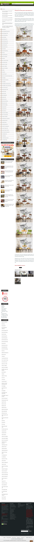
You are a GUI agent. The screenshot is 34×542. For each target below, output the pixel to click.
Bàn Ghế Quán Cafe (5, 339)
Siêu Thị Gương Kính (5, 440)
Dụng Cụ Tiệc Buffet (5, 367)
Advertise (18, 537)
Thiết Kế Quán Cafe (4, 450)
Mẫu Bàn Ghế (4, 405)
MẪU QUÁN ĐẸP (4, 411)
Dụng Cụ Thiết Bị (4, 365)
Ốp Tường (3, 424)
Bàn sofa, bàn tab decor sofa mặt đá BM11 (7, 17)
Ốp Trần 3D (3, 422)
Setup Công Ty (4, 434)
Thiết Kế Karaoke (4, 448)
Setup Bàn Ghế (4, 432)
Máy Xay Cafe (4, 403)
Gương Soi (3, 379)
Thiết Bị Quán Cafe (4, 444)
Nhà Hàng (3, 420)
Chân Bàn (3, 356)
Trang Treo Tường (4, 458)
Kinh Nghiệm (3, 390)
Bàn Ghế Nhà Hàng (4, 332)
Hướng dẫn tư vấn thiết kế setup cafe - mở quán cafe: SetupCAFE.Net (16, 540)
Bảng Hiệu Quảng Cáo (5, 352)
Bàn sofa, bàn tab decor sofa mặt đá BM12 (7, 19)
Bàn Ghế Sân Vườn (4, 345)
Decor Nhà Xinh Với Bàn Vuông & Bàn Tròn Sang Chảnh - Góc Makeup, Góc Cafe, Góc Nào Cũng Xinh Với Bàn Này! (7, 27)
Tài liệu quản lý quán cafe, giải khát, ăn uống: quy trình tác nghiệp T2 (9, 200)
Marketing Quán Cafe (5, 400)
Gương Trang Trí (4, 381)
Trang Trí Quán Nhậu (5, 474)
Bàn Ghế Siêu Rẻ (17, 18)
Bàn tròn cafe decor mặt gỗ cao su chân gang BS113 (7, 21)
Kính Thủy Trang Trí (4, 398)
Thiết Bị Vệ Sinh (4, 446)
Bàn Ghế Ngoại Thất (5, 330)
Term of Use (14, 537)
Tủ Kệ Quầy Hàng (4, 489)
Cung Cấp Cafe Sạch (5, 358)
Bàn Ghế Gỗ (3, 325)
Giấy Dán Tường (4, 375)
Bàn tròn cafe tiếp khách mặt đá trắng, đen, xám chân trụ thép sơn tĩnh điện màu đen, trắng (7, 24)
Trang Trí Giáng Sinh (5, 462)
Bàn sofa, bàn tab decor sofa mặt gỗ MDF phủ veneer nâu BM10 (7, 16)
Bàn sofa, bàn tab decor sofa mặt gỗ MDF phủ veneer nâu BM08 (7, 11)
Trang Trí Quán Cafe (5, 472)
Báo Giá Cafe (4, 354)
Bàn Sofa (3, 350)
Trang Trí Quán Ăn (4, 470)
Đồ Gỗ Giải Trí (4, 372)
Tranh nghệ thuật (4, 484)
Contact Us (22, 537)
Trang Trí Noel (4, 464)
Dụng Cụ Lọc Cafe (4, 363)
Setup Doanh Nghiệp (5, 438)
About (4, 537)
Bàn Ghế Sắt (3, 343)
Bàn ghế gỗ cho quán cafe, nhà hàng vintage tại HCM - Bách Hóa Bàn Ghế (9, 205)
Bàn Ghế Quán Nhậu (5, 341)
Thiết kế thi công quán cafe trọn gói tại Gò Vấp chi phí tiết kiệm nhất (9, 195)
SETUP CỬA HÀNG (5, 436)
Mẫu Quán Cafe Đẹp (5, 409)
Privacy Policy (9, 537)
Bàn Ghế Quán (4, 334)
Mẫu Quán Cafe (4, 407)
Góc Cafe (3, 377)
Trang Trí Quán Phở (4, 476)
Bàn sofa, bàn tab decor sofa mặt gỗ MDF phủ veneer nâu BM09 (7, 13)
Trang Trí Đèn (4, 460)
